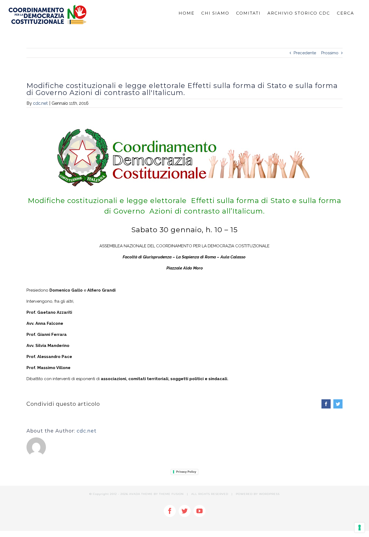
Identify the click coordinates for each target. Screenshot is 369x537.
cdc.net (40, 103)
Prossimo (329, 52)
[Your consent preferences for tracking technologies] (359, 527)
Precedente (305, 52)
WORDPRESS (269, 494)
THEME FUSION (171, 494)
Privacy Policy (186, 472)
